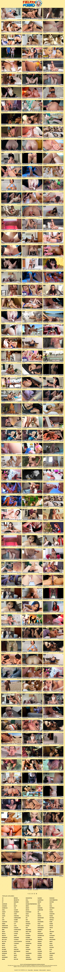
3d (2, 900)
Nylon (51, 925)
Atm (3, 919)
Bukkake (16, 902)
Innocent (40, 933)
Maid (39, 959)
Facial (27, 916)
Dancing (16, 949)
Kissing (40, 943)
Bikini (3, 943)
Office (51, 927)
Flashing (28, 935)
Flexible (28, 937)
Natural (52, 917)
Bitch (3, 945)
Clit (15, 923)
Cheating (16, 916)
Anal (3, 910)
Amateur (4, 904)
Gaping (28, 955)
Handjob (40, 908)
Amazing (4, 906)
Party (51, 941)
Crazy (15, 935)
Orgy (51, 933)
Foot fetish (29, 939)
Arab (3, 914)
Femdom (28, 923)
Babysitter (5, 925)
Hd (38, 912)
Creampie (16, 937)
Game (27, 951)
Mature (52, 902)
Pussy (51, 957)
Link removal (36, 970)
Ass (3, 917)
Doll (27, 900)
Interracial (41, 935)
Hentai (39, 916)
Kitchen (40, 945)
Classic (16, 921)
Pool (51, 949)
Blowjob (4, 951)
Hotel (39, 919)
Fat (26, 917)
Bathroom (5, 927)
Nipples (52, 919)
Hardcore (40, 910)
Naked (51, 916)
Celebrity (16, 912)
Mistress (52, 908)
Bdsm (3, 931)
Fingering (28, 929)
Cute (15, 945)
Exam (27, 914)
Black (3, 947)
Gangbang (28, 953)
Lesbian (40, 953)
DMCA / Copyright (42, 970)
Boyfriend (4, 957)
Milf (51, 904)
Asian (3, 916)
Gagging (28, 949)
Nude (51, 921)
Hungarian (41, 927)
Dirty (15, 957)
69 (2, 902)
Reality (51, 959)
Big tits (4, 941)
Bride (3, 959)
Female (28, 921)
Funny (27, 947)
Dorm (27, 902)
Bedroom (4, 937)
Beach (3, 933)
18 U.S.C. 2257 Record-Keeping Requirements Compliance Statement (32, 964)
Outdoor (52, 935)
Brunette (16, 900)
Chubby (16, 919)
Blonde (4, 949)
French (28, 945)
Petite (51, 945)
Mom (51, 910)
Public (51, 955)
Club (15, 925)
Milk (51, 906)
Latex (39, 947)
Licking (40, 955)
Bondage (4, 953)
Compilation (17, 929)
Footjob (28, 941)
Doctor (16, 959)
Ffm (27, 927)
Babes (3, 923)
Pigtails (52, 947)
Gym (39, 904)
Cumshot (16, 943)
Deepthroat (17, 951)
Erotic (27, 910)
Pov (51, 951)
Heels (39, 914)
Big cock (4, 939)
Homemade (41, 917)
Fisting (28, 933)
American (4, 908)
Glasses (40, 898)
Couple (16, 933)
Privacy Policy (30, 970)
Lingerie (40, 957)
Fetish (27, 925)
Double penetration (31, 904)
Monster (52, 914)
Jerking (40, 941)
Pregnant (52, 953)
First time (28, 931)
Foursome (28, 943)
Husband (40, 929)
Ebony (27, 908)
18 (2, 898)
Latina (39, 949)
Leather (40, 951)
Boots (3, 955)
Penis (51, 943)
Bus (15, 904)
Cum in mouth (18, 941)
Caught (16, 910)
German (28, 957)
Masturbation (53, 900)
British (16, 898)
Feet (27, 919)
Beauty (4, 935)
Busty (15, 906)
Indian (39, 931)
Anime (3, 912)
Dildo (15, 955)
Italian (39, 937)
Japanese (40, 939)
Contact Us (49, 970)
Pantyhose (52, 939)
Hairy (39, 906)
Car (15, 908)
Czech (15, 947)
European (28, 912)
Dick (15, 953)
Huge (39, 923)
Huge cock (40, 925)
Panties (52, 937)
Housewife (40, 921)
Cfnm (15, 914)
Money (51, 912)
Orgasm (52, 931)
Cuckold (16, 939)
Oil (50, 929)
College (16, 927)
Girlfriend (28, 959)
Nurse (51, 923)
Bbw (3, 929)
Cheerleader (17, 917)
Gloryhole (40, 900)
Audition (4, 921)
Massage (52, 898)
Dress (27, 906)
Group (39, 902)
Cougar (16, 931)
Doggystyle (29, 898)
